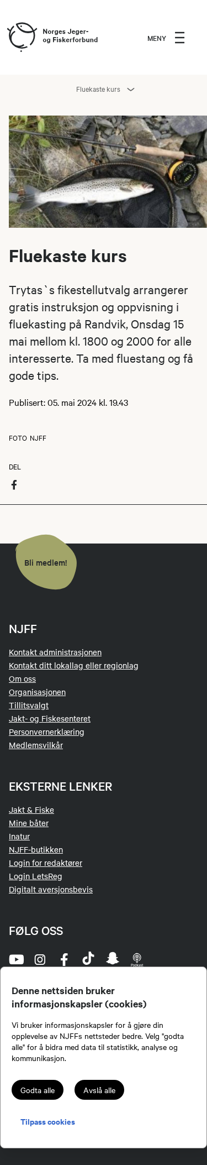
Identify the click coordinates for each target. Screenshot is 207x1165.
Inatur (19, 836)
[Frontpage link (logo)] (21, 37)
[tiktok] (88, 959)
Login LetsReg (35, 875)
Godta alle (37, 1089)
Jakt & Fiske (31, 809)
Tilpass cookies (47, 1121)
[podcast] (137, 959)
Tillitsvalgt (29, 705)
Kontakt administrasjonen (55, 651)
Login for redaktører (45, 862)
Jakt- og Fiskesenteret (50, 718)
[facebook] (64, 959)
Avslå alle (99, 1089)
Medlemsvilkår (36, 744)
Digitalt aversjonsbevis (51, 889)
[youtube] (15, 959)
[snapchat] (112, 959)
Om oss (22, 678)
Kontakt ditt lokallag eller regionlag (74, 665)
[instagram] (39, 959)
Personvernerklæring (46, 731)
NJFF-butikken (36, 849)
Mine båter (29, 822)
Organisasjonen (37, 691)
